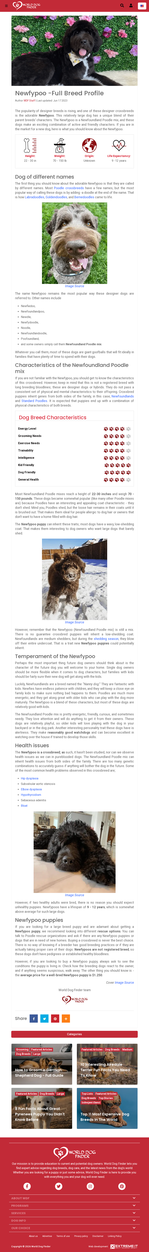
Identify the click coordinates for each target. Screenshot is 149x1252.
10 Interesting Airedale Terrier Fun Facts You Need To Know (105, 1070)
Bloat (24, 805)
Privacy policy (81, 1236)
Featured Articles (41, 1049)
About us (33, 1236)
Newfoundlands (123, 396)
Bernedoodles (84, 197)
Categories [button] (74, 1034)
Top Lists (87, 1093)
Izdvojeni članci (91, 1102)
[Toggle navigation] (6, 6)
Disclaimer (97, 1236)
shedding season (106, 639)
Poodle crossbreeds (69, 188)
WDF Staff (30, 100)
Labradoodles (34, 197)
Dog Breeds (23, 1053)
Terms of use (63, 1236)
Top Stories (106, 1098)
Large (36, 1053)
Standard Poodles (34, 401)
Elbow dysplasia (31, 789)
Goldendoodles (56, 197)
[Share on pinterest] (55, 1018)
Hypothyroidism (31, 795)
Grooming (22, 1049)
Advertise (47, 1236)
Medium (127, 1049)
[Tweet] (44, 1018)
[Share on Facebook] (34, 1018)
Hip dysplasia (29, 778)
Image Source (124, 982)
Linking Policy (115, 1236)
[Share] (66, 1018)
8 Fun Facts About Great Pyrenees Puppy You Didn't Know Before (40, 1114)
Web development (98, 1246)
